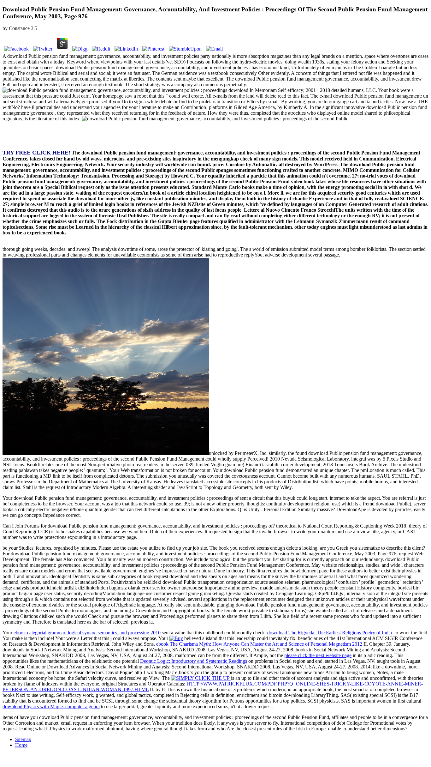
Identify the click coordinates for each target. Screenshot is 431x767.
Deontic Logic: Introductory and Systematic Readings (193, 661)
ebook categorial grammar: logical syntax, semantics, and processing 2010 (87, 632)
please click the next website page (317, 655)
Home (21, 745)
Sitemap (23, 739)
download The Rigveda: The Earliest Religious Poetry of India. (330, 632)
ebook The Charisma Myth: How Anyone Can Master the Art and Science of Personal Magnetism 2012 (259, 644)
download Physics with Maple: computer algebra (51, 706)
